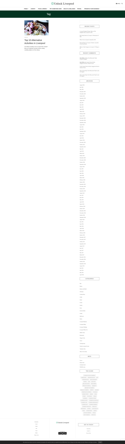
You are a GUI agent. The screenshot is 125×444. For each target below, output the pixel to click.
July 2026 (81, 87)
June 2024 (81, 129)
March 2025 (82, 111)
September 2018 (83, 217)
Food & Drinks (42, 8)
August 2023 (82, 133)
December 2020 (83, 157)
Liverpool (85, 398)
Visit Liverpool (87, 414)
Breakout (94, 385)
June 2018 (81, 224)
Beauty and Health (83, 289)
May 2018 (81, 226)
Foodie (81, 313)
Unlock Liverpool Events (84, 346)
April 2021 (82, 151)
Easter (81, 299)
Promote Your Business (91, 8)
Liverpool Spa (85, 404)
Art (97, 377)
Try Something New (56, 8)
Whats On (93, 414)
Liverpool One (84, 402)
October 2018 (82, 215)
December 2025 (83, 91)
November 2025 (83, 93)
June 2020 (81, 171)
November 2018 (83, 213)
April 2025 (82, 109)
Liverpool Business (83, 321)
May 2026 (81, 89)
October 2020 (82, 162)
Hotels (81, 319)
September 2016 (83, 263)
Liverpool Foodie (92, 398)
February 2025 (82, 113)
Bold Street (93, 383)
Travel (79, 8)
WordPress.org (82, 367)
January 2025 (82, 115)
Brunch (91, 389)
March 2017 (82, 254)
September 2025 (83, 98)
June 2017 (81, 250)
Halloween (82, 316)
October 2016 (82, 261)
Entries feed (82, 362)
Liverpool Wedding (83, 327)
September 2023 (83, 131)
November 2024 (83, 120)
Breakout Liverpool (85, 389)
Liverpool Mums (83, 324)
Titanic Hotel (89, 410)
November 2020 (83, 160)
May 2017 (81, 252)
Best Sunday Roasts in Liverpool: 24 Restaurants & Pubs (89, 36)
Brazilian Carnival (87, 385)
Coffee (81, 297)
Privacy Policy (88, 433)
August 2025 (82, 100)
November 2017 (83, 239)
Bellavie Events (86, 383)
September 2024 (83, 122)
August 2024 (82, 124)
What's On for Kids (83, 351)
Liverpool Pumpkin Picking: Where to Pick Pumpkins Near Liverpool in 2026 (88, 32)
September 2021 (83, 146)
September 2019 (83, 191)
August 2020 (82, 166)
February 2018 (82, 232)
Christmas (81, 291)
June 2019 (81, 197)
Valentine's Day (82, 349)
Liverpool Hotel (84, 400)
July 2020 (81, 168)
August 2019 (82, 193)
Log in (81, 360)
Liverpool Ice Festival (93, 400)
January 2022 (82, 140)
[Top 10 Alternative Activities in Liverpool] (36, 27)
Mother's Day (82, 332)
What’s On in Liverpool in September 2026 (88, 39)
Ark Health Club (91, 377)
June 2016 (81, 270)
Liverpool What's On (84, 329)
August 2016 (82, 266)
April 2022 (82, 138)
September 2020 (83, 164)
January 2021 (82, 155)
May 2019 (81, 199)
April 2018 (82, 228)
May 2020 (81, 173)
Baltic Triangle (93, 379)
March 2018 (82, 230)
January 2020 (82, 182)
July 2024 (81, 127)
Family (26, 8)
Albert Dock (83, 377)
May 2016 (81, 272)
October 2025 (82, 96)
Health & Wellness (69, 8)
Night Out (94, 406)
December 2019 (83, 184)
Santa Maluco (95, 408)
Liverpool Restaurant (93, 402)
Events (33, 8)
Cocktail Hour (82, 294)
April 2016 (82, 274)
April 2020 (82, 175)
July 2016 (81, 268)
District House (85, 394)
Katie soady (82, 70)
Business (97, 389)
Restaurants (82, 335)
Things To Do (82, 338)
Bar (89, 381)
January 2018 (82, 235)
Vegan (94, 412)
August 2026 (82, 85)
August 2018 (82, 219)
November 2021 (83, 142)
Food (81, 308)
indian (95, 396)
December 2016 (83, 257)
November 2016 (83, 259)
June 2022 (81, 135)
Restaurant (83, 408)
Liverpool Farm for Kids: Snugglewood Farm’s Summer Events (87, 63)
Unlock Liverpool (87, 412)
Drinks (91, 394)
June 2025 (81, 104)
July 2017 (81, 248)
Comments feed (82, 364)
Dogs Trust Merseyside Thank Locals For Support (88, 58)
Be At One (93, 381)
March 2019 (82, 204)
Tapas (83, 410)
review (89, 408)
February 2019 (82, 206)
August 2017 (82, 246)
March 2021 (82, 153)
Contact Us (88, 430)
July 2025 (81, 102)
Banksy (85, 381)
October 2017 (82, 241)
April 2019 (82, 202)
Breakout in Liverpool (89, 387)
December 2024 (83, 118)
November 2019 (83, 186)
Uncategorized (82, 343)
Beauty (81, 286)
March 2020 (82, 177)
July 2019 (81, 195)
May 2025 (81, 107)
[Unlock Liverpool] (62, 3)
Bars (80, 283)
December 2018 (83, 210)
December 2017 (83, 237)
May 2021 (81, 149)
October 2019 (82, 188)
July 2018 (81, 221)
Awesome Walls (85, 379)
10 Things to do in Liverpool (89, 375)
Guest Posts (88, 428)
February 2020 (82, 179)
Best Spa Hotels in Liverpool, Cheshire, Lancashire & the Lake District (89, 43)
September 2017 (83, 243)
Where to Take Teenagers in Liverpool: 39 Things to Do (89, 47)
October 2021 (82, 144)
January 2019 (82, 208)
